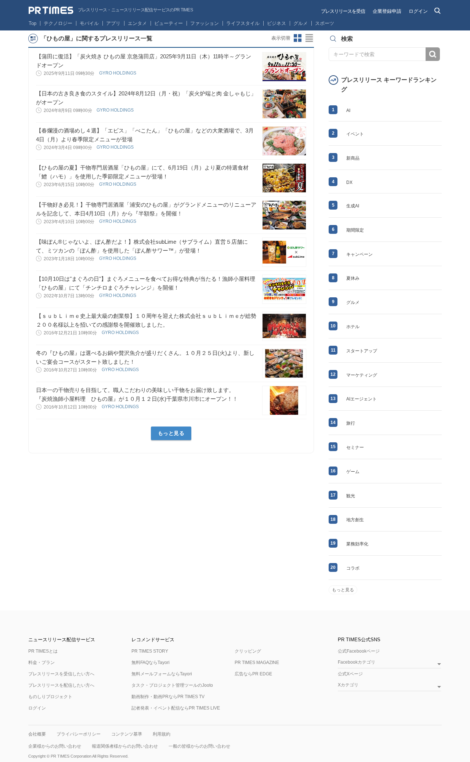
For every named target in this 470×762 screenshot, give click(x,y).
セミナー (355, 447)
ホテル (352, 326)
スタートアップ (361, 350)
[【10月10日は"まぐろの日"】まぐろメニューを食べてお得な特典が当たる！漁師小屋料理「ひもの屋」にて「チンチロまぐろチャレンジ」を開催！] (284, 289)
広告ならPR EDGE (253, 673)
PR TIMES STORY (149, 651)
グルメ (300, 23)
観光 (350, 495)
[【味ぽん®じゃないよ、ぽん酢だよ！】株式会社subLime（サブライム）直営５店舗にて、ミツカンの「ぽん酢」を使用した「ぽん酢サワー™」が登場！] (284, 252)
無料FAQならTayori (150, 662)
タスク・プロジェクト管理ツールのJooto (172, 685)
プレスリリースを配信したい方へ (61, 685)
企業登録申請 (387, 11)
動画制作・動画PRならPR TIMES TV (168, 696)
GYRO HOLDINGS (118, 73)
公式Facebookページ (359, 651)
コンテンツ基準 (126, 734)
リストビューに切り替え (309, 38)
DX (349, 182)
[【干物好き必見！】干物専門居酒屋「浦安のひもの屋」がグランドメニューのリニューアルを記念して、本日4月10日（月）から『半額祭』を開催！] (284, 215)
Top (32, 23)
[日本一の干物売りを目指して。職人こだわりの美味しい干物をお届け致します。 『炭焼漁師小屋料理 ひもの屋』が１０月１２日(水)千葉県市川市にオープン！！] (284, 400)
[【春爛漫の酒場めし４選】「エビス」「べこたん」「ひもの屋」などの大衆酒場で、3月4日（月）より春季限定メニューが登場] (284, 141)
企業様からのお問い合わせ (54, 746)
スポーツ (324, 23)
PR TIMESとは (43, 651)
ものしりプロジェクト (50, 696)
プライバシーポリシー (79, 734)
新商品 (352, 158)
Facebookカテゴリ (356, 662)
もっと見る (171, 433)
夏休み (352, 278)
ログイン (418, 11)
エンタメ (137, 23)
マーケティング (361, 375)
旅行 (350, 423)
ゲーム (352, 471)
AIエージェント (361, 399)
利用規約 (161, 734)
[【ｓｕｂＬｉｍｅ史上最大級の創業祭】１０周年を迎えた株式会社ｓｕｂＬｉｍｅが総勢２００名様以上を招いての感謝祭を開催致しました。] (284, 326)
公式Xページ (350, 673)
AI (348, 110)
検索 (433, 54)
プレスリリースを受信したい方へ (61, 673)
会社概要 (37, 734)
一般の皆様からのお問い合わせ (199, 746)
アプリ (113, 23)
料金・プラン (41, 662)
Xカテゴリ (348, 685)
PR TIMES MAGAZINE (257, 662)
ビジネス (276, 23)
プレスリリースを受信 (343, 11)
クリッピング (248, 651)
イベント (355, 134)
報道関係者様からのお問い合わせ (125, 746)
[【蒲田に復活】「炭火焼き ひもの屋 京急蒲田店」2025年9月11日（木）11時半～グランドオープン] (284, 66)
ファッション (204, 23)
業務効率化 (357, 544)
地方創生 (355, 519)
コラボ (352, 568)
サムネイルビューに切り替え (297, 38)
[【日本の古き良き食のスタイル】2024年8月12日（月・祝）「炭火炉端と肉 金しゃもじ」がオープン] (284, 104)
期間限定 (355, 230)
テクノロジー (58, 23)
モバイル (89, 23)
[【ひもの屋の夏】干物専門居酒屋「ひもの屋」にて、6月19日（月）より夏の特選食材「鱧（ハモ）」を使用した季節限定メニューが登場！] (284, 178)
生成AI (352, 205)
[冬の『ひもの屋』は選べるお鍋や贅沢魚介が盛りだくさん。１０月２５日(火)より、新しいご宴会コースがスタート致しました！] (284, 363)
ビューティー (168, 23)
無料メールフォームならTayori (161, 673)
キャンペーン (359, 254)
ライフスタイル (243, 23)
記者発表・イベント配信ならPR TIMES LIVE (175, 708)
